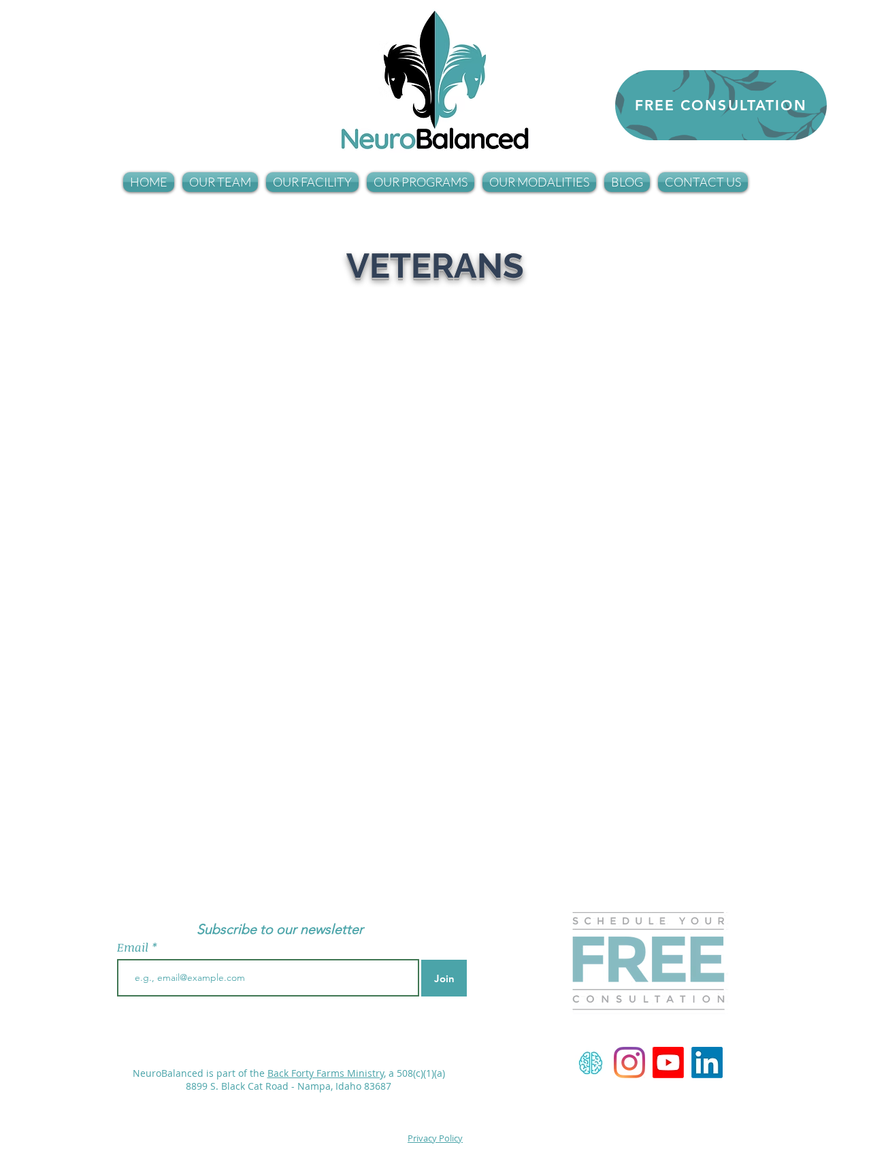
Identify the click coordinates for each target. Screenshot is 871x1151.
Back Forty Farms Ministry (325, 1073)
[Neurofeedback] (590, 1062)
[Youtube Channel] (668, 1062)
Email (134, 947)
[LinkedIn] (707, 1062)
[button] (220, 182)
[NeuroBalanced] (629, 1062)
